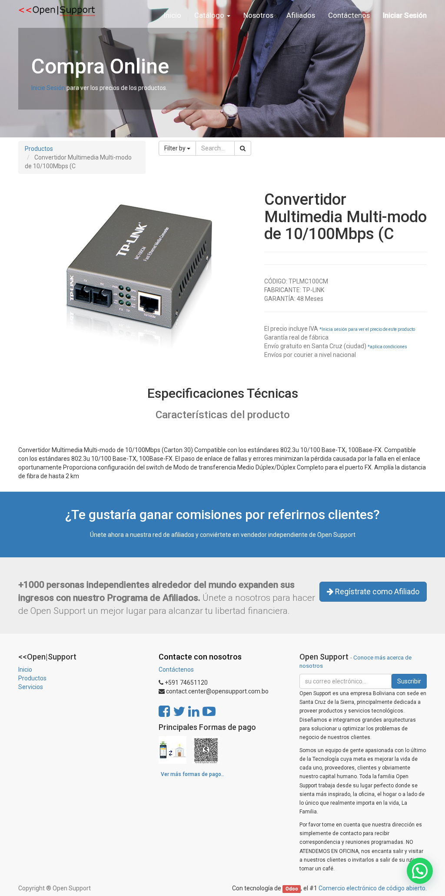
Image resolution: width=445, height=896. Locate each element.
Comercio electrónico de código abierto (372, 888)
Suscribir (409, 681)
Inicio (25, 669)
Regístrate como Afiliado (376, 591)
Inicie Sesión (48, 87)
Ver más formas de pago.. (192, 774)
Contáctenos (176, 669)
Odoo (292, 889)
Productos (39, 148)
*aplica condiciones (387, 346)
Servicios (30, 686)
